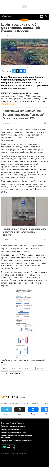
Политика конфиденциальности (13, 426)
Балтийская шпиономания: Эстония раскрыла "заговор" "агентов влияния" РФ (23, 114)
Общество (24, 403)
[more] (45, 123)
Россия (20, 369)
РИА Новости (8, 104)
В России (5, 369)
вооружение (40, 369)
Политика (13, 403)
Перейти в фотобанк (26, 67)
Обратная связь (7, 441)
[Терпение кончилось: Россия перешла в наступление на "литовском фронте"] (24, 211)
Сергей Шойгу (29, 369)
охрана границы (15, 373)
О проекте (5, 423)
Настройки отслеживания (22, 441)
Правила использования (10, 429)
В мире (13, 369)
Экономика (36, 403)
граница (4, 373)
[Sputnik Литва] (7, 17)
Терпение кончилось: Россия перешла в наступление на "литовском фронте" (24, 231)
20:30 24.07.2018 (7, 36)
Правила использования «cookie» (13, 432)
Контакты (20, 423)
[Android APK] (8, 447)
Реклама (13, 423)
